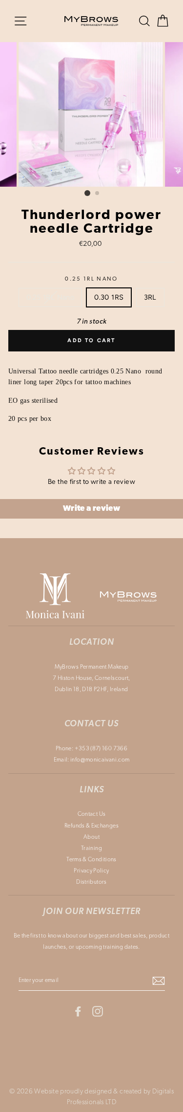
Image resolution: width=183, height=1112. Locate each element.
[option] (92, 114)
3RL (150, 297)
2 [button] (97, 193)
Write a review (91, 509)
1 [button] (87, 193)
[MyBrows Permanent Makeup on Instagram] (97, 1011)
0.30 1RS (108, 297)
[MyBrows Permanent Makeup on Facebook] (78, 1011)
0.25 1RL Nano (91, 279)
